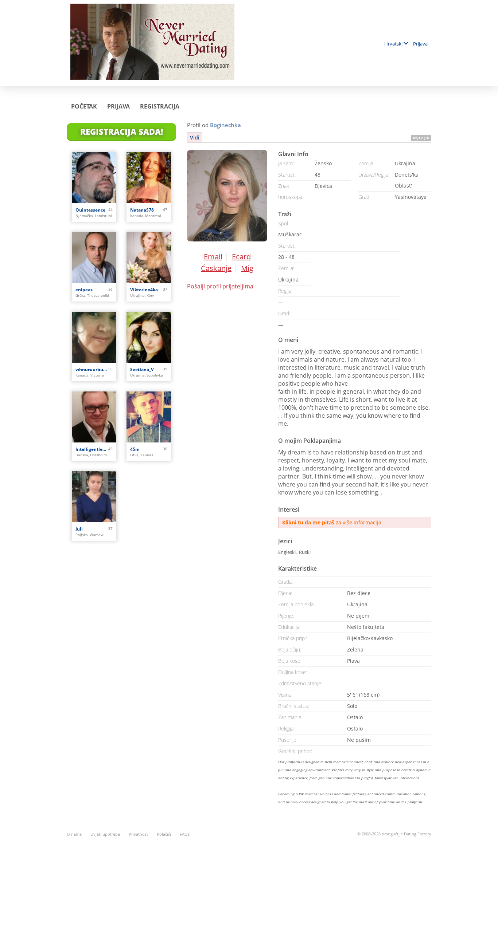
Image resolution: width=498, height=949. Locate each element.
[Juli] (94, 496)
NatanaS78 (142, 210)
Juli (79, 529)
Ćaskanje (216, 268)
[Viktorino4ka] (149, 257)
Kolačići (164, 834)
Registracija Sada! (121, 131)
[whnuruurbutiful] (94, 337)
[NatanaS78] (149, 177)
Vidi (194, 137)
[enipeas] (94, 257)
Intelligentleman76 (91, 449)
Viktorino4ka (144, 290)
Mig (247, 268)
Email (213, 256)
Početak (84, 106)
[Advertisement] (249, 889)
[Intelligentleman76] (94, 416)
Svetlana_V (142, 369)
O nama (74, 834)
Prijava (420, 43)
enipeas (84, 290)
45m (135, 449)
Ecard (241, 256)
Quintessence (90, 210)
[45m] (149, 416)
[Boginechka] (227, 195)
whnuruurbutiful (91, 369)
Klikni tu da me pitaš (308, 522)
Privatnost (138, 834)
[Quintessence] (94, 177)
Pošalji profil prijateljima (220, 286)
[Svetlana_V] (149, 337)
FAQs (185, 834)
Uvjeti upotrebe (105, 834)
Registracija (159, 106)
